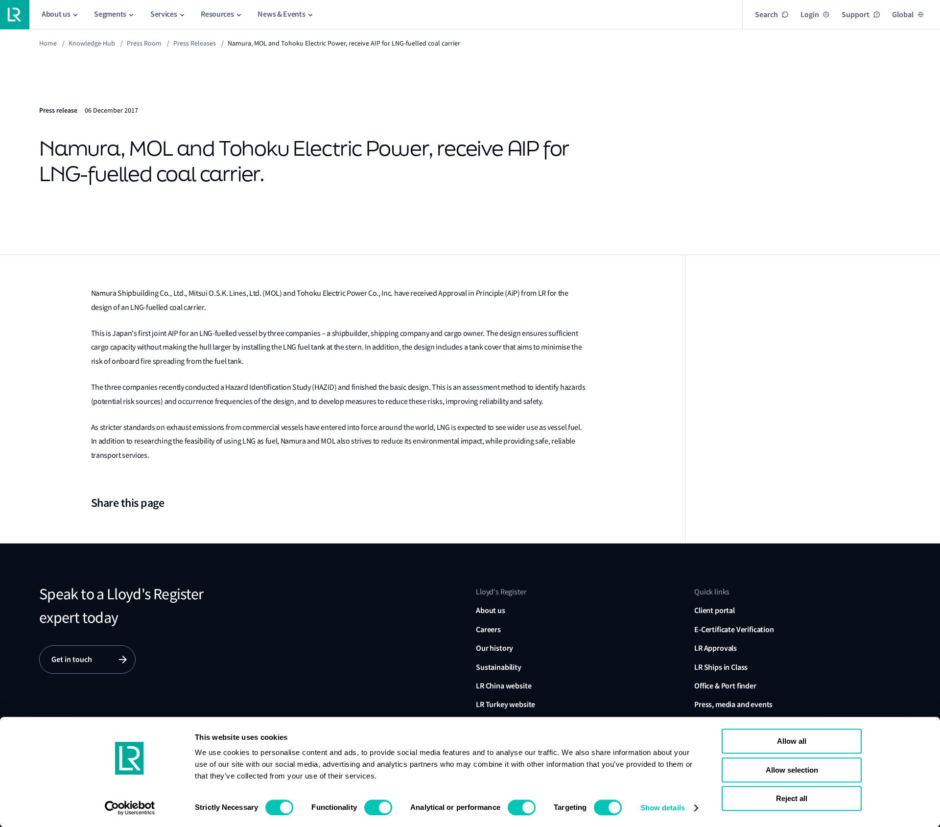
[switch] (378, 807)
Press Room (144, 43)
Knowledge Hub (92, 43)
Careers (488, 629)
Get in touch (71, 659)
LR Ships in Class (721, 667)
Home (48, 43)
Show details (662, 807)
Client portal (714, 610)
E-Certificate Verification (734, 629)
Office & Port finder (725, 686)
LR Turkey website (505, 704)
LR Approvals (715, 648)
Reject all (791, 798)
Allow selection (792, 770)
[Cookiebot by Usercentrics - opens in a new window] (130, 808)
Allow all (791, 741)
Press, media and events (733, 704)
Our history (494, 648)
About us (490, 610)
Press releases (194, 43)
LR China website (503, 686)
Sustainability (498, 667)
